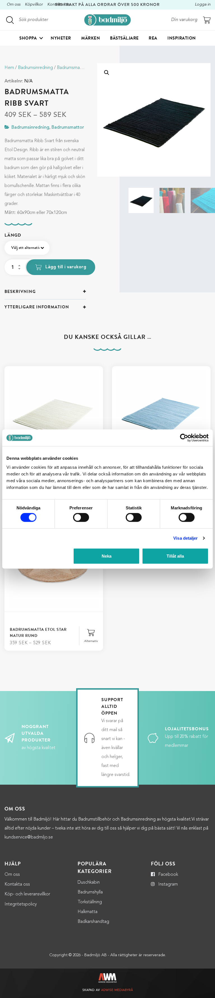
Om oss (13, 5)
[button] (107, 73)
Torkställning (90, 902)
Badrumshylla (90, 892)
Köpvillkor (34, 5)
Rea (153, 38)
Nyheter (61, 38)
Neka (106, 555)
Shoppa (28, 38)
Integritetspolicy (20, 904)
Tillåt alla (175, 555)
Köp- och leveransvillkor (27, 894)
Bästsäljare (124, 38)
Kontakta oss (17, 884)
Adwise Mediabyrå (117, 990)
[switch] (81, 517)
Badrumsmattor (72, 68)
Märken (90, 38)
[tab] (45, 291)
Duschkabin (89, 882)
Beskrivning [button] (20, 291)
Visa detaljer (185, 538)
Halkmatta (87, 912)
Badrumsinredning (35, 68)
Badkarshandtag (93, 922)
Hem (9, 68)
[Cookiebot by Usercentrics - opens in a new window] (184, 438)
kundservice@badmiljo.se (28, 837)
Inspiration (181, 38)
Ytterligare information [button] (36, 307)
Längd (12, 235)
